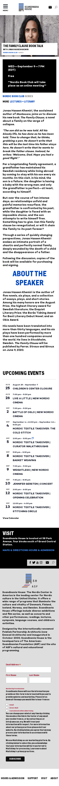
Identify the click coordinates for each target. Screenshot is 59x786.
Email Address (13, 665)
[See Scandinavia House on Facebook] (30, 563)
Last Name (34, 675)
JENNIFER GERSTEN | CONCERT (33, 483)
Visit (44, 778)
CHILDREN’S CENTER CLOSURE (32, 388)
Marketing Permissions (15, 689)
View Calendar (11, 518)
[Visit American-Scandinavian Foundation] (29, 586)
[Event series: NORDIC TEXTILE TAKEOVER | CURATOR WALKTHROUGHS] (32, 438)
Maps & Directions (15, 550)
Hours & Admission (41, 550)
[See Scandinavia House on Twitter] (33, 563)
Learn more (35, 749)
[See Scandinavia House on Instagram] (41, 563)
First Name (11, 675)
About (54, 778)
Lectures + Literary (22, 101)
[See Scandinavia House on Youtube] (37, 563)
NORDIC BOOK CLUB (10, 52)
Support (33, 778)
